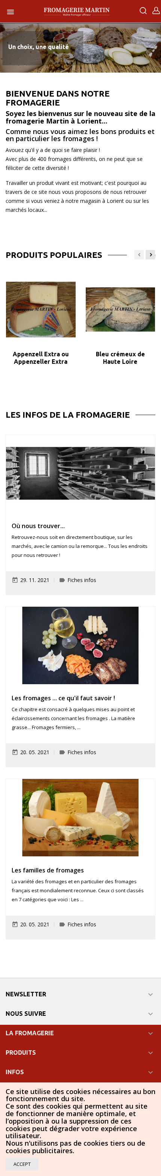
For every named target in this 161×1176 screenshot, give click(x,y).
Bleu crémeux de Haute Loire (120, 358)
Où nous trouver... (38, 526)
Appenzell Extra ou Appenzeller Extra (41, 358)
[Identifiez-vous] (156, 12)
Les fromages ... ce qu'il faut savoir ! (63, 698)
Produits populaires (54, 254)
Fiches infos (81, 580)
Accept (22, 1164)
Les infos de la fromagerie (68, 414)
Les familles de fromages (48, 870)
